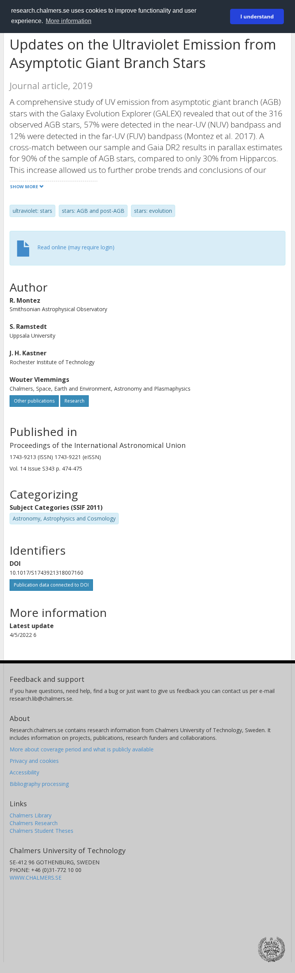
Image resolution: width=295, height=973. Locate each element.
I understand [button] (257, 16)
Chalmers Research (34, 823)
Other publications (34, 401)
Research (75, 401)
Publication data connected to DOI (51, 585)
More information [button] (68, 21)
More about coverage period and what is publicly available (82, 749)
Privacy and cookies (34, 760)
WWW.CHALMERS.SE (35, 877)
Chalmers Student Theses (41, 830)
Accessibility (24, 772)
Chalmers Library (30, 815)
